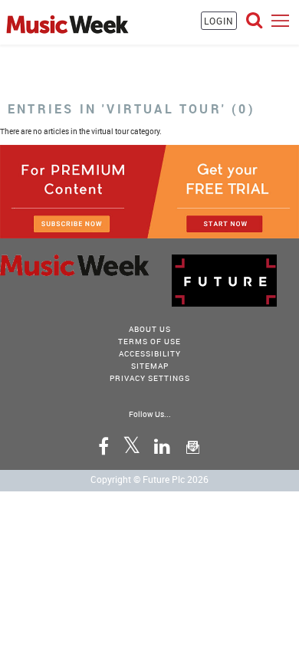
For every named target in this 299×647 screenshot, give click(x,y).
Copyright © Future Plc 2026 (149, 479)
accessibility (150, 353)
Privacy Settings (150, 378)
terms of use (149, 341)
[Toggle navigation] (280, 20)
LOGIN (219, 21)
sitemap (150, 365)
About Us (150, 329)
